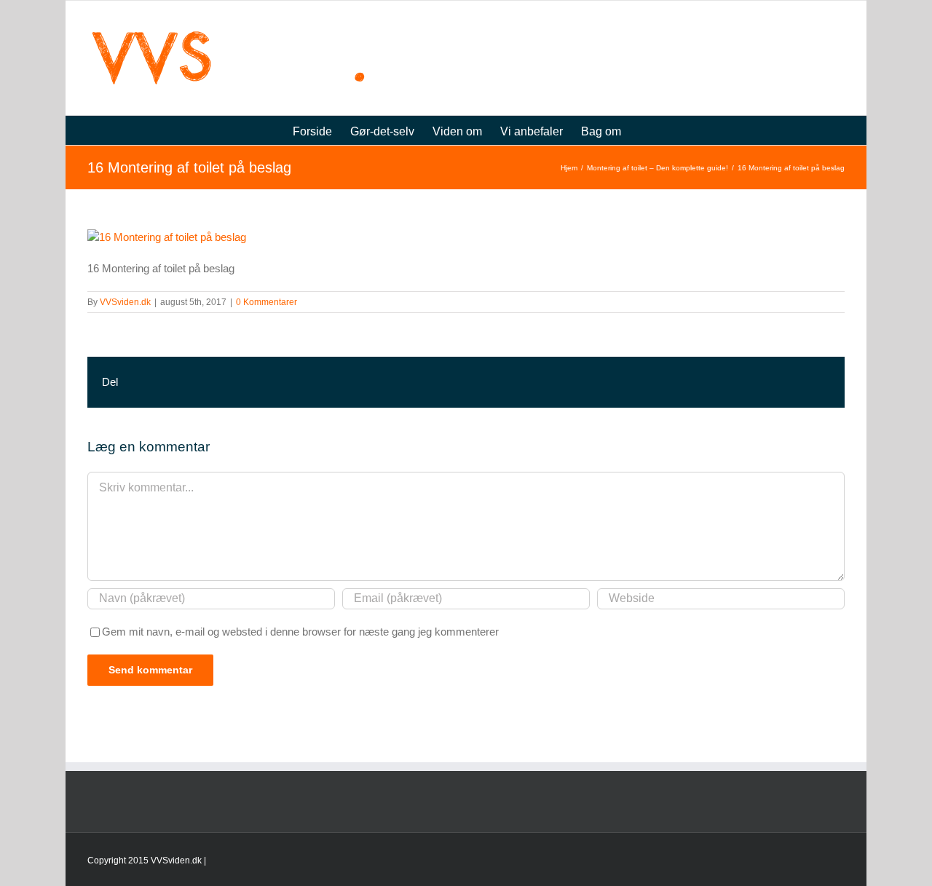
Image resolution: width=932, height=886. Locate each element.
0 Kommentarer (266, 302)
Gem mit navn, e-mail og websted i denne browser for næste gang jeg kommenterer (300, 631)
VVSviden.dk (125, 302)
